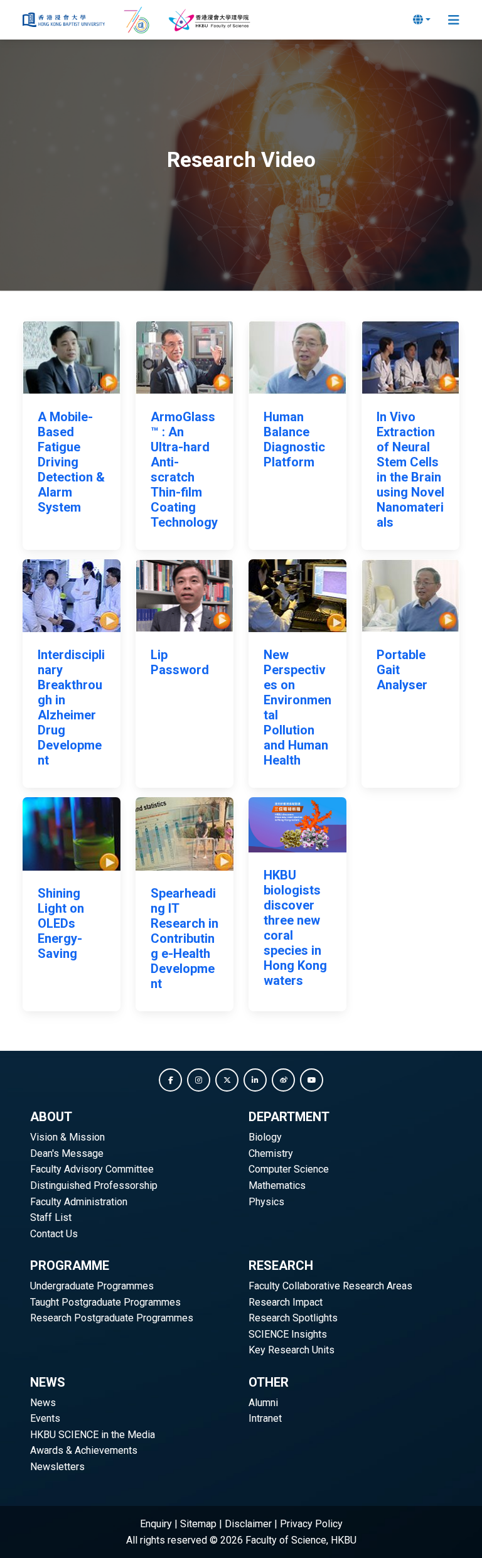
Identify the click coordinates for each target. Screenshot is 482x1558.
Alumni (263, 1403)
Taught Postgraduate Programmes (105, 1302)
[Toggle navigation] (454, 20)
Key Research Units (292, 1350)
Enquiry (156, 1524)
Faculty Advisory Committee (92, 1169)
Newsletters (57, 1467)
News (43, 1403)
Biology (265, 1137)
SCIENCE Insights (288, 1334)
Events (45, 1418)
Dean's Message (67, 1153)
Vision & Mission (67, 1137)
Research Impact (286, 1302)
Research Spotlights (293, 1318)
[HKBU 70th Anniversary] (138, 20)
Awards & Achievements (83, 1450)
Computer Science (289, 1169)
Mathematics (277, 1185)
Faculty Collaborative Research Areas (330, 1286)
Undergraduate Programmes (92, 1286)
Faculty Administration (78, 1202)
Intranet (265, 1418)
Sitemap (198, 1524)
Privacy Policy (311, 1524)
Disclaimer (248, 1524)
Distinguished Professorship (94, 1185)
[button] (170, 1080)
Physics (266, 1202)
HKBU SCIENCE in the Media (92, 1435)
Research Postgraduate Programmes (111, 1318)
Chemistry (271, 1153)
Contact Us (54, 1234)
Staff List (51, 1217)
